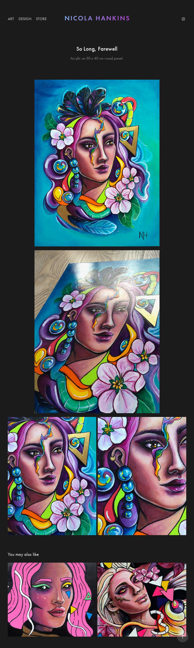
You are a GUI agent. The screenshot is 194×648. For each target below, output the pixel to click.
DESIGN (25, 19)
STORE (41, 19)
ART (11, 19)
